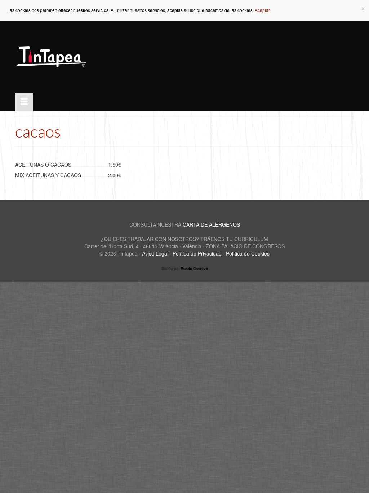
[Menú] (24, 102)
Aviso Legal (155, 253)
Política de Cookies (248, 253)
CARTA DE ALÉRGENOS (211, 224)
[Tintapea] (68, 57)
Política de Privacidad (197, 253)
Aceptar (262, 10)
